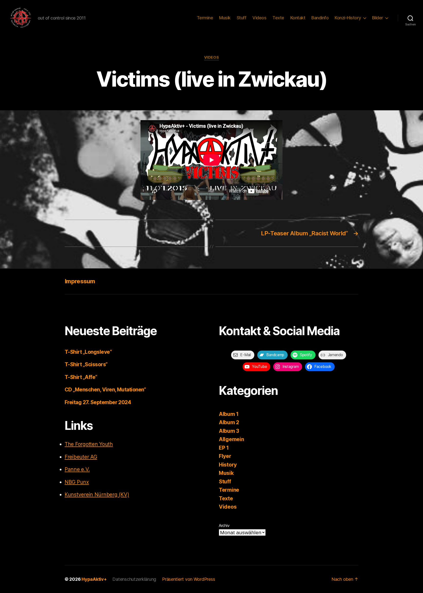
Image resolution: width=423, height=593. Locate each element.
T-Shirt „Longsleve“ (88, 352)
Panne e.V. (77, 469)
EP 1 (224, 448)
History (228, 465)
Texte (278, 17)
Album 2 (229, 422)
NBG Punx (77, 482)
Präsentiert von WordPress (188, 579)
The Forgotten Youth (89, 444)
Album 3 (229, 431)
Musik (225, 17)
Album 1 (229, 414)
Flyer (225, 456)
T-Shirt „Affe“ (81, 377)
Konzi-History (348, 17)
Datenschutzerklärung (134, 579)
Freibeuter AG (81, 457)
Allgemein (231, 439)
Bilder (377, 17)
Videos (259, 17)
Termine (205, 17)
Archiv (224, 525)
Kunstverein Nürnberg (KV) (97, 494)
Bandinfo (320, 17)
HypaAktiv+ (94, 579)
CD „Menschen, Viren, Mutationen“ (105, 390)
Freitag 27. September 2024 (98, 402)
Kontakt (298, 17)
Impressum (80, 281)
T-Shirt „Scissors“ (86, 364)
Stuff (242, 17)
